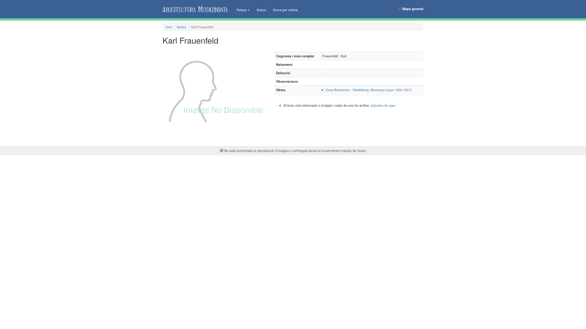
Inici (169, 27)
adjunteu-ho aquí (383, 105)
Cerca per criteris (285, 10)
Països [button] (242, 10)
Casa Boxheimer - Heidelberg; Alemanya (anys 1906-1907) (369, 90)
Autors (261, 10)
